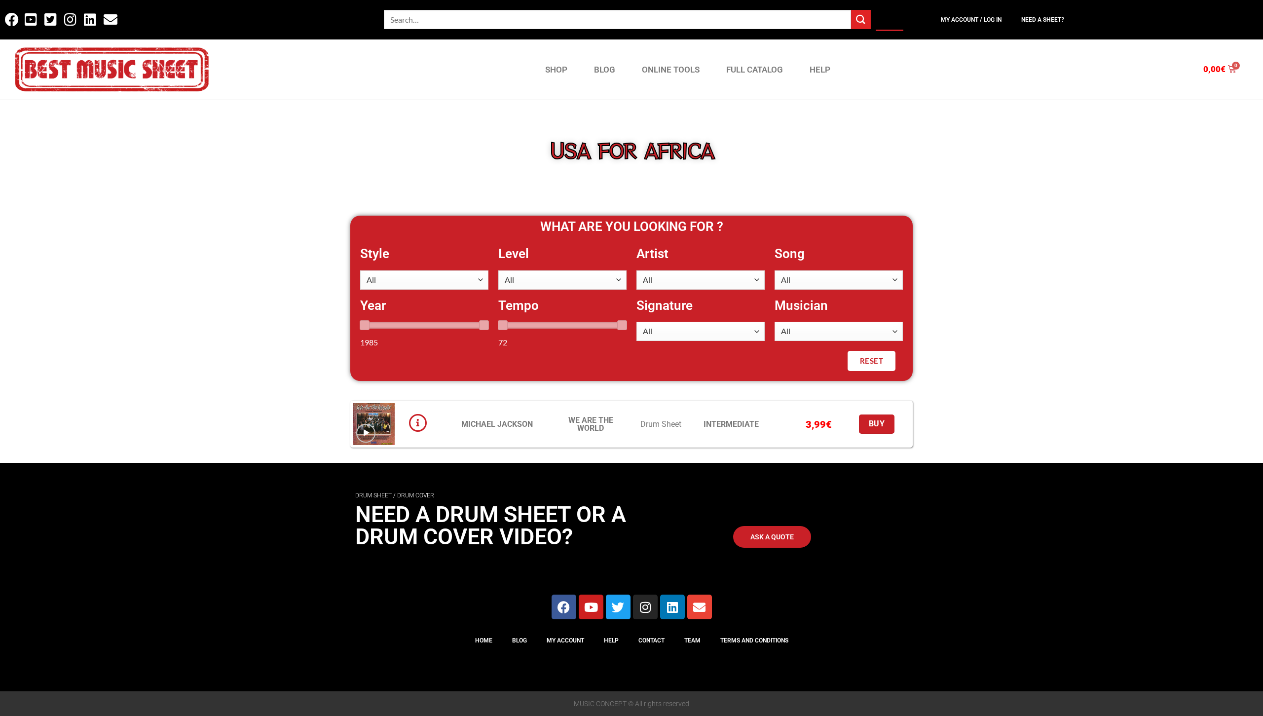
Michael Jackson (497, 424)
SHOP (556, 70)
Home (483, 640)
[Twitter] (618, 607)
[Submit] (861, 19)
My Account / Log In (971, 19)
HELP (820, 70)
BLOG (604, 70)
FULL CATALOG (754, 70)
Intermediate (731, 424)
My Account (565, 640)
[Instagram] (645, 607)
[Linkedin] (672, 607)
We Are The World (590, 424)
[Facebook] (564, 607)
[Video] (365, 433)
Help (611, 640)
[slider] (365, 325)
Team (692, 640)
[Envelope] (699, 607)
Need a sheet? (1042, 19)
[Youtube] (591, 607)
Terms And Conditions (754, 640)
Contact (651, 640)
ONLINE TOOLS (671, 70)
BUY (877, 423)
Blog (519, 640)
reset (871, 360)
